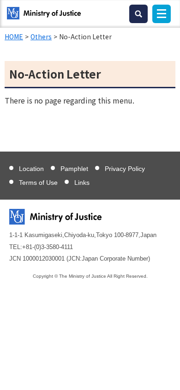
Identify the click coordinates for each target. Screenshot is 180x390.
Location (31, 168)
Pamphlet (74, 168)
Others (41, 36)
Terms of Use (38, 182)
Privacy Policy (125, 168)
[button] (138, 14)
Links (82, 182)
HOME (14, 36)
